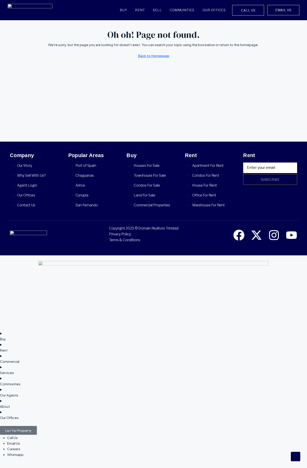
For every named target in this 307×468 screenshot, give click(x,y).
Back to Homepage (153, 55)
